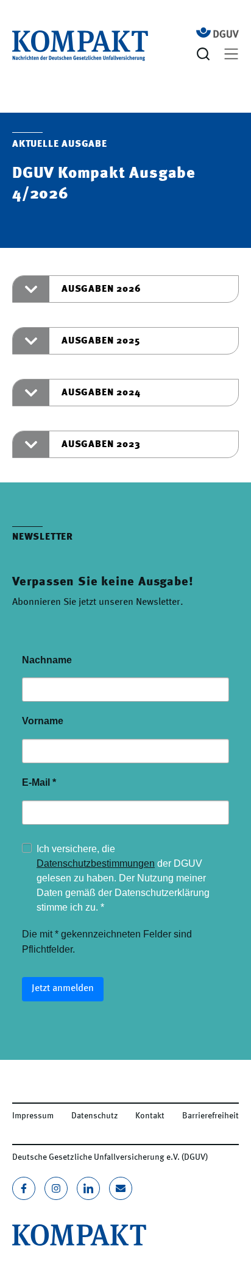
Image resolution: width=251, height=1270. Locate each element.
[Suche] (205, 54)
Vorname (42, 721)
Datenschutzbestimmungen (96, 863)
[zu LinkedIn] (88, 1188)
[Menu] (231, 54)
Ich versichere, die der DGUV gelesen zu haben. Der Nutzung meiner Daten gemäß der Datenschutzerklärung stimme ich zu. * (123, 878)
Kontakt (149, 1116)
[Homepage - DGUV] (217, 32)
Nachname (47, 660)
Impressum (33, 1116)
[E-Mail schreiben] (120, 1188)
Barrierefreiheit (210, 1116)
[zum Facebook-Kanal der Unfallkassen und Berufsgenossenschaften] (23, 1188)
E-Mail (39, 782)
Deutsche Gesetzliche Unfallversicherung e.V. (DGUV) (110, 1157)
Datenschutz (94, 1116)
